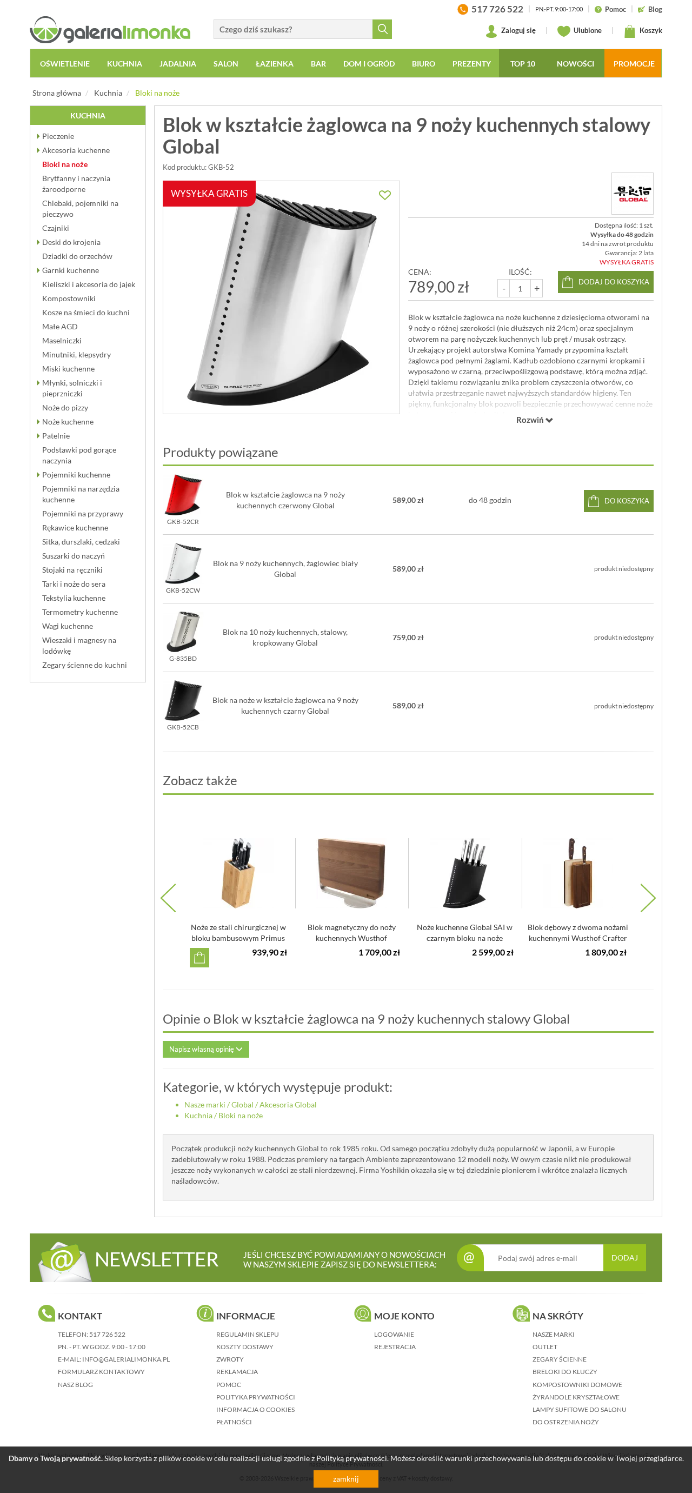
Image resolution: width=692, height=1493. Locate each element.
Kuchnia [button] (124, 63)
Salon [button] (226, 63)
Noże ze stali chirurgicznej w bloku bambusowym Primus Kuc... (238, 938)
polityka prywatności (255, 1397)
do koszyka (626, 500)
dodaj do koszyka (613, 281)
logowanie (394, 1334)
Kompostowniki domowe (577, 1385)
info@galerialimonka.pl (126, 1359)
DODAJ (624, 1257)
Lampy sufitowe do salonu (580, 1409)
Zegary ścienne (560, 1359)
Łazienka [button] (275, 63)
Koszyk (650, 30)
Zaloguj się (518, 30)
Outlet (545, 1347)
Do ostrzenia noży (566, 1422)
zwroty (230, 1359)
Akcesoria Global (288, 1104)
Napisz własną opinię (202, 1049)
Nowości (575, 63)
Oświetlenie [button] (65, 63)
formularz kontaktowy (101, 1372)
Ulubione (587, 30)
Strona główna (56, 92)
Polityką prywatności (351, 1458)
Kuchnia (108, 92)
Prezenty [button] (472, 63)
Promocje (634, 63)
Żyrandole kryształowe (576, 1397)
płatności (234, 1422)
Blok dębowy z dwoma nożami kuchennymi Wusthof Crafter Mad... (578, 938)
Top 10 (522, 63)
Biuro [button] (423, 63)
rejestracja (395, 1347)
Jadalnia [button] (177, 63)
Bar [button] (318, 63)
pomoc (228, 1385)
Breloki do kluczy (565, 1372)
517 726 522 (107, 1334)
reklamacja (237, 1372)
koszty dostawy (245, 1347)
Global (242, 1104)
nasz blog (75, 1385)
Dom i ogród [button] (369, 63)
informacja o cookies (255, 1409)
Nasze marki (204, 1104)
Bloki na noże (157, 92)
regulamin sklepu (247, 1334)
